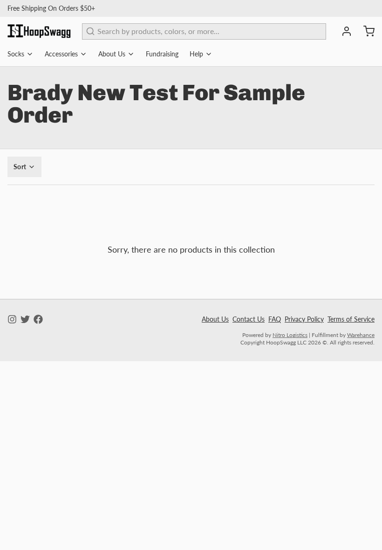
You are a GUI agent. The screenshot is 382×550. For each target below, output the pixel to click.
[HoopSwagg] (39, 31)
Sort (20, 167)
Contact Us (248, 319)
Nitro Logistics (290, 334)
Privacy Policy (304, 319)
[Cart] (365, 31)
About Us (111, 54)
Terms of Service (351, 319)
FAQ (274, 319)
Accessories (61, 54)
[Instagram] (12, 319)
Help (196, 54)
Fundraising (162, 54)
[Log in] (343, 31)
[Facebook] (38, 319)
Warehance (361, 334)
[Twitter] (25, 319)
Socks (15, 54)
